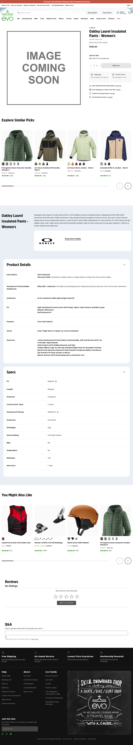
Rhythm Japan (51, 687)
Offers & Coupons (8, 691)
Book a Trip (5, 5)
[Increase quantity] (97, 65)
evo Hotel (49, 680)
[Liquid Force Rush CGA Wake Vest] (17, 520)
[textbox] (66, 633)
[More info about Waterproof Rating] (58, 412)
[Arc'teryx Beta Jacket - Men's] (83, 145)
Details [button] (118, 89)
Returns (5, 683)
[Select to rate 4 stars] (71, 596)
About (27, 672)
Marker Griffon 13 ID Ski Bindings (48, 543)
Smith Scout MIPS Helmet (78, 543)
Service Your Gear (43, 5)
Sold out (116, 65)
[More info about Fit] (56, 381)
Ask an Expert (92, 12)
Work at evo (28, 691)
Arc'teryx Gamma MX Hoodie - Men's (47, 169)
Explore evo (69, 5)
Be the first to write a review (98, 42)
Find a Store (107, 12)
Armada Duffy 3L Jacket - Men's (114, 168)
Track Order (6, 676)
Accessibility (92, 739)
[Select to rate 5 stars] (77, 596)
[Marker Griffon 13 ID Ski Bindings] (50, 520)
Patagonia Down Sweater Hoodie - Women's (17, 169)
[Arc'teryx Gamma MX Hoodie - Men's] (50, 145)
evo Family (51, 672)
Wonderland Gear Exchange (52, 703)
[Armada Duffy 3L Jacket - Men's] (115, 145)
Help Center (6, 699)
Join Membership (57, 5)
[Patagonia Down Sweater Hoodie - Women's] (17, 145)
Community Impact (31, 680)
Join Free (118, 85)
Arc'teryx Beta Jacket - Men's (80, 168)
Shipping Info (7, 680)
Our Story (27, 676)
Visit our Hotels (16, 5)
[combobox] (44, 13)
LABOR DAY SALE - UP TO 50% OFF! (66, 1)
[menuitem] (18, 18)
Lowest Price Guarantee (11, 695)
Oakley (92, 28)
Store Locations (51, 676)
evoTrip (48, 683)
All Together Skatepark (54, 698)
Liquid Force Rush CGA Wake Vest (16, 543)
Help (4, 672)
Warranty (5, 687)
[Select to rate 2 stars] (60, 596)
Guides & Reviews (8, 703)
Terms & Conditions (79, 739)
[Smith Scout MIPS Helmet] (83, 520)
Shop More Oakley (73, 239)
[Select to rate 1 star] (55, 596)
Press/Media (28, 683)
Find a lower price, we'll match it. (78, 659)
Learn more (35, 639)
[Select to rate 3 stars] (66, 596)
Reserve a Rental (30, 5)
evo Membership (30, 687)
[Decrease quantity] (91, 65)
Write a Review (66, 603)
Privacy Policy (67, 739)
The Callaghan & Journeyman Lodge (52, 693)
